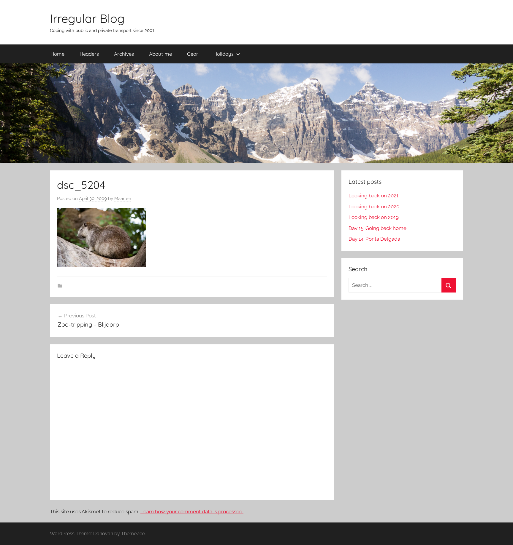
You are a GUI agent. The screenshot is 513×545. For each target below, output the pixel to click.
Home (57, 54)
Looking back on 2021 (373, 196)
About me (160, 54)
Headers (89, 54)
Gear (192, 54)
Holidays (223, 54)
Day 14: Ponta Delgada (374, 239)
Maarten (122, 198)
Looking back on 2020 (374, 207)
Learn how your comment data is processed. (191, 511)
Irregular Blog (87, 18)
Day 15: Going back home (377, 228)
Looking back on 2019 (374, 217)
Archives (124, 54)
